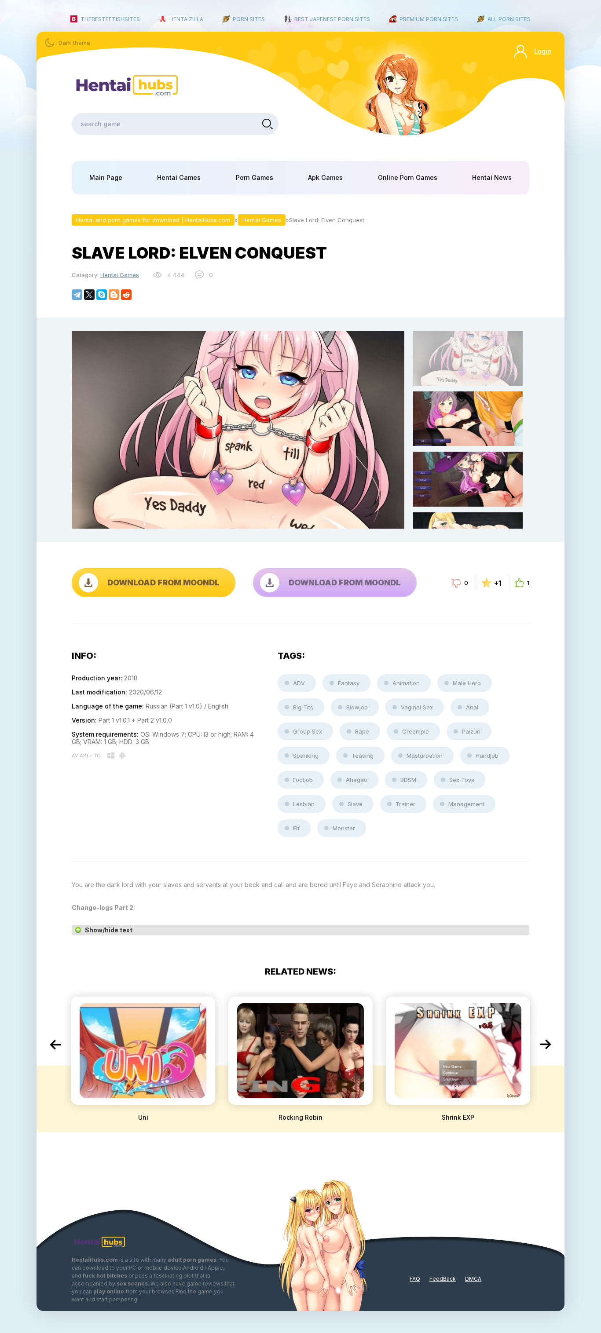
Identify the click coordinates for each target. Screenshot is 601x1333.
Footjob (303, 779)
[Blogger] (114, 294)
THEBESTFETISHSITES (110, 19)
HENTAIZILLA (186, 19)
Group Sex (307, 731)
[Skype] (101, 294)
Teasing (363, 755)
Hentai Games (179, 177)
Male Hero (467, 683)
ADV (299, 683)
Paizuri (471, 731)
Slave (355, 803)
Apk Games (325, 177)
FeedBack (442, 1278)
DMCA (473, 1278)
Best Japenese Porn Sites (332, 19)
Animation (406, 683)
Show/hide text (108, 930)
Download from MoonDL (163, 582)
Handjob (487, 755)
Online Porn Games (407, 177)
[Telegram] (77, 294)
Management (466, 803)
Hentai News (492, 177)
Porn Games (254, 177)
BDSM (408, 779)
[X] (89, 294)
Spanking (306, 755)
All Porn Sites (509, 19)
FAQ (415, 1278)
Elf (296, 828)
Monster (344, 828)
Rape (362, 731)
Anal (472, 707)
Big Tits (303, 707)
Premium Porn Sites (428, 19)
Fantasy (348, 683)
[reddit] (126, 294)
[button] (55, 1044)
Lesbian (304, 803)
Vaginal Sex (417, 707)
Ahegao (356, 779)
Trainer (405, 803)
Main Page (105, 177)
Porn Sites (249, 19)
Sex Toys (461, 779)
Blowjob (357, 707)
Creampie (415, 731)
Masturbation (425, 755)
